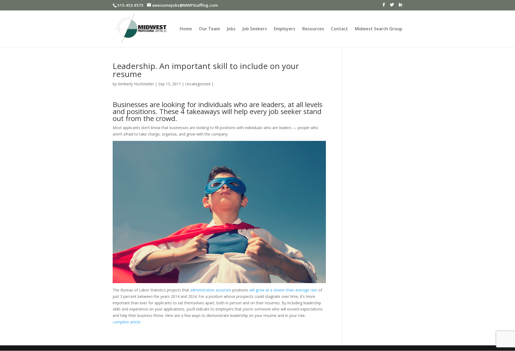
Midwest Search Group (378, 29)
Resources (313, 29)
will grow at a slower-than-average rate (283, 289)
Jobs (231, 29)
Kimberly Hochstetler (136, 83)
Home (186, 29)
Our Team (209, 29)
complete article (127, 321)
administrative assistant (210, 289)
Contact (339, 29)
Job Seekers (254, 29)
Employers (284, 29)
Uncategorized (197, 83)
